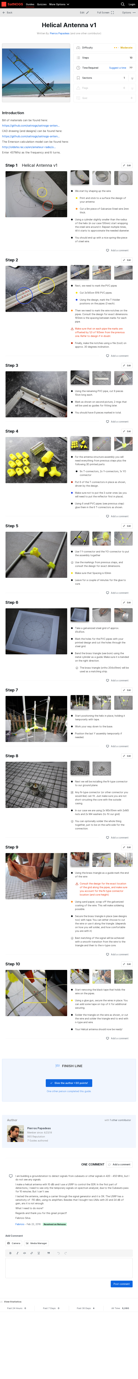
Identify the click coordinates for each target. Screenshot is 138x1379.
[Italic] (17, 1253)
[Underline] (38, 1253)
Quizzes (42, 4)
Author (12, 1120)
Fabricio (19, 1224)
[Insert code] (24, 1253)
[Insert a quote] (48, 1253)
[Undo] (58, 1253)
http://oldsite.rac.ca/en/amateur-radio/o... (29, 147)
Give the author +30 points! (71, 1083)
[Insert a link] (31, 1253)
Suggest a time (117, 67)
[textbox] (69, 1268)
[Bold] (10, 1253)
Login (132, 4)
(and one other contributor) (85, 33)
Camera (15, 1243)
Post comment (122, 1283)
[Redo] (65, 1253)
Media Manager (38, 1243)
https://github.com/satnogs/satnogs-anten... (31, 125)
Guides (30, 4)
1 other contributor (120, 1120)
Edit (128, 165)
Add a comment (119, 250)
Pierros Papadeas (60, 33)
